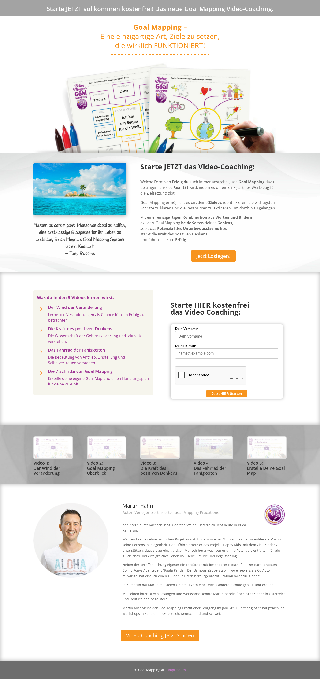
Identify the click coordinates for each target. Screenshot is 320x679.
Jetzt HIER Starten (227, 394)
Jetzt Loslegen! (213, 255)
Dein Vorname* (186, 328)
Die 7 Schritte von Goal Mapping (80, 371)
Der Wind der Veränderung (75, 307)
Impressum (177, 670)
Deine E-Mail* (185, 346)
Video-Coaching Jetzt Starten (160, 635)
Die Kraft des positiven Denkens (80, 328)
